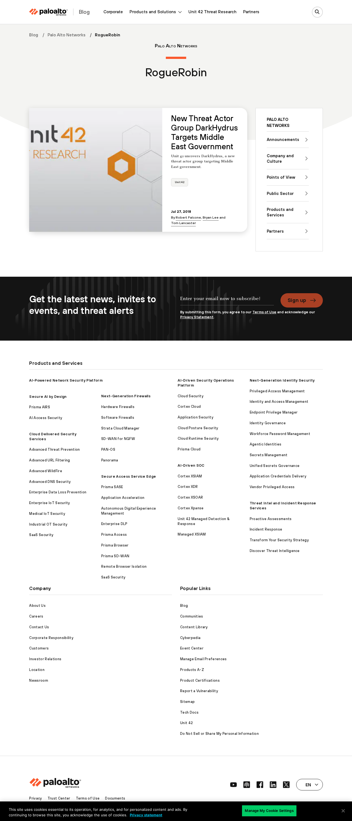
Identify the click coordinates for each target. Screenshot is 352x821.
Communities (191, 616)
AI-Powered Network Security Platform (66, 380)
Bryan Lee (211, 217)
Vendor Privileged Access (272, 487)
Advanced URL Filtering (49, 460)
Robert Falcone (188, 217)
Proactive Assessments (271, 519)
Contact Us (39, 627)
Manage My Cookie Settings (269, 810)
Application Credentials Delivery (278, 476)
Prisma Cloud (189, 449)
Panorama (109, 460)
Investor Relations (45, 659)
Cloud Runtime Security (198, 438)
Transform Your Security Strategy (279, 540)
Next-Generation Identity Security (282, 380)
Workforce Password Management (280, 434)
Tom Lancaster (183, 223)
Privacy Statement (196, 317)
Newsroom (38, 680)
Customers (39, 648)
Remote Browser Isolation (124, 566)
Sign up (297, 300)
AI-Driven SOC (191, 465)
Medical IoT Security (47, 514)
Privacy (35, 798)
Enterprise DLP (114, 524)
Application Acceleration (123, 498)
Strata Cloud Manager (120, 428)
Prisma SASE (112, 487)
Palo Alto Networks (67, 34)
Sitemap (187, 702)
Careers (36, 616)
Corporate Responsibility (51, 638)
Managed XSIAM (192, 534)
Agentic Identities (266, 444)
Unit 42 (179, 182)
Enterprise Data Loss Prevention (57, 492)
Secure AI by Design (48, 397)
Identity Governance (268, 423)
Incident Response (266, 529)
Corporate (113, 11)
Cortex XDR (188, 487)
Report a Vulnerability (199, 691)
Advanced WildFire (45, 471)
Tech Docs (189, 712)
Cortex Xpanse (191, 508)
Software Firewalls (117, 417)
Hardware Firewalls (117, 407)
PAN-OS (108, 449)
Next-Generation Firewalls (125, 396)
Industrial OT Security (48, 524)
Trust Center (59, 798)
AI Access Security (45, 418)
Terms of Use (264, 312)
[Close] (343, 811)
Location (37, 670)
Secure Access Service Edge (128, 476)
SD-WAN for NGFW (118, 439)
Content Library (194, 627)
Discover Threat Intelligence (275, 551)
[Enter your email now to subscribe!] (227, 301)
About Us (37, 605)
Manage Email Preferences (203, 659)
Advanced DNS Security (50, 482)
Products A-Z (192, 670)
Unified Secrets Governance (274, 466)
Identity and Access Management (279, 401)
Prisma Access (114, 534)
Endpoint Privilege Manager (274, 412)
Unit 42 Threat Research (212, 11)
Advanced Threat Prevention (54, 449)
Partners (251, 11)
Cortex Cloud (189, 406)
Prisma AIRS (39, 407)
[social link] (233, 784)
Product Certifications (200, 680)
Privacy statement (146, 815)
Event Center (192, 648)
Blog (33, 34)
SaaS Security (41, 535)
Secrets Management (269, 455)
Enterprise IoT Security (49, 503)
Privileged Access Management (277, 391)
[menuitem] (113, 12)
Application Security (195, 417)
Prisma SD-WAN (115, 556)
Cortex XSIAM (190, 476)
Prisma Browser (114, 545)
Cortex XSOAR (190, 497)
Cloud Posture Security (198, 428)
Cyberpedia (190, 638)
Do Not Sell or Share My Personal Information (219, 734)
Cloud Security (190, 396)
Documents (115, 798)
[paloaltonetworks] (48, 12)
